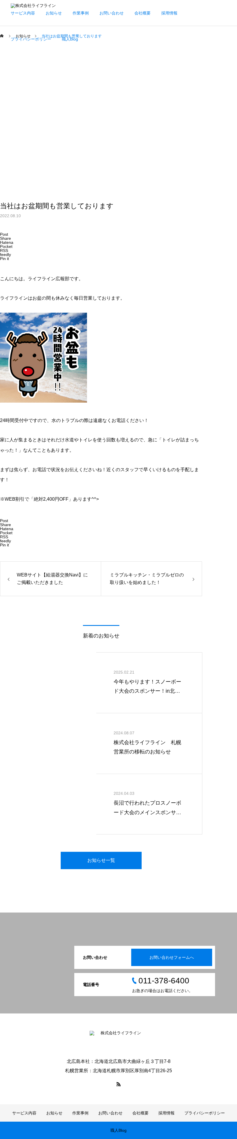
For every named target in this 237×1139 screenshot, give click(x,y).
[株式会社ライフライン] (118, 1040)
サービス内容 (23, 13)
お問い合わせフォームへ (171, 957)
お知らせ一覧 (101, 860)
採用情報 (169, 13)
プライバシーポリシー (31, 39)
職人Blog (70, 39)
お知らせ (54, 13)
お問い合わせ (111, 13)
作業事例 (81, 13)
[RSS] (118, 1084)
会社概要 (142, 13)
